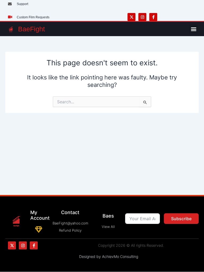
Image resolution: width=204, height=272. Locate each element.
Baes (108, 216)
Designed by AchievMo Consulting (108, 256)
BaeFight (31, 29)
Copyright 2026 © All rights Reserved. (131, 245)
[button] (193, 29)
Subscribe (181, 218)
